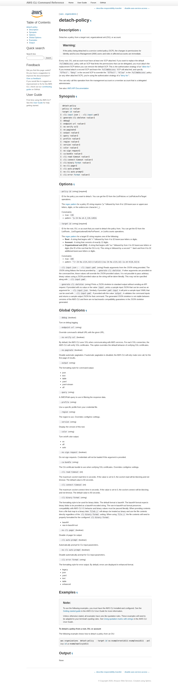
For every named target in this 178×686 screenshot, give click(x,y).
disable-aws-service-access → (137, 8)
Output (32, 43)
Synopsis (32, 32)
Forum (93, 3)
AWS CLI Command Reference (45, 2)
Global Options (35, 37)
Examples (33, 40)
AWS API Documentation (78, 88)
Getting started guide (72, 611)
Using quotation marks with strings (118, 619)
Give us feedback (33, 78)
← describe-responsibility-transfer (108, 8)
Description (33, 30)
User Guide (82, 3)
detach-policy (31, 27)
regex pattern (71, 204)
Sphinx (148, 681)
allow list (145, 67)
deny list (124, 75)
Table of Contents (38, 22)
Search (48, 58)
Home (71, 3)
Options (32, 35)
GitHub (103, 3)
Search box (31, 54)
